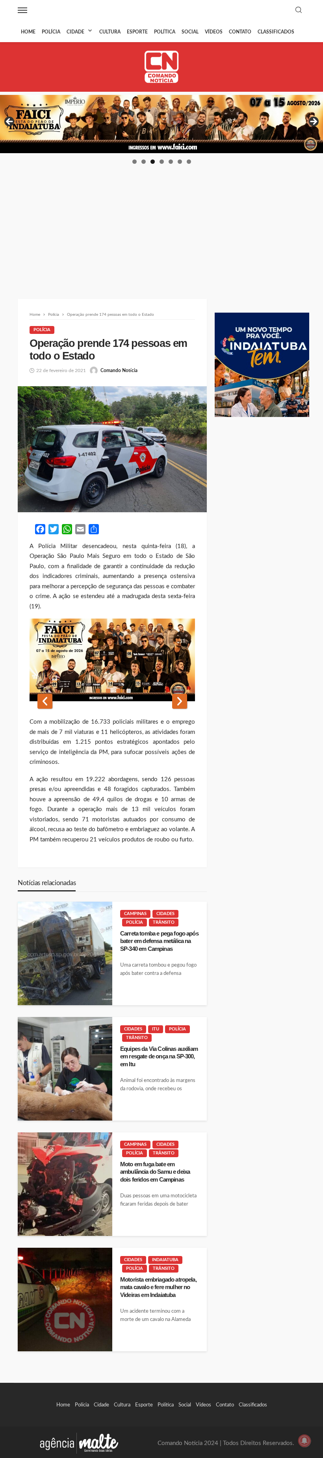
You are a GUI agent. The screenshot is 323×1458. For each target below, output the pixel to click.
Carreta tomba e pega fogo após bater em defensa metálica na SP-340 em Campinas (159, 941)
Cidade (75, 32)
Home (28, 32)
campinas (135, 913)
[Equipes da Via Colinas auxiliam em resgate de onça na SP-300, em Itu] (65, 1069)
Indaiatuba (165, 1260)
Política (164, 32)
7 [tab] (189, 161)
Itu (155, 1029)
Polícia (51, 32)
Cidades (165, 913)
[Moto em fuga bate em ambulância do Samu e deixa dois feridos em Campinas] (65, 1184)
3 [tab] (152, 161)
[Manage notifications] (304, 1440)
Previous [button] (10, 122)
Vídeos (214, 32)
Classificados (276, 32)
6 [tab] (180, 161)
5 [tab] (171, 161)
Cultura (110, 32)
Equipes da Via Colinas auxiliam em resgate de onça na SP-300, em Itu (159, 1056)
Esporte (137, 32)
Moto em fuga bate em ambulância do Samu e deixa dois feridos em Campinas (155, 1172)
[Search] (298, 10)
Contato (240, 32)
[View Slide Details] (161, 124)
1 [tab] (134, 161)
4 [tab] (162, 161)
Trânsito (163, 922)
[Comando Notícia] (162, 66)
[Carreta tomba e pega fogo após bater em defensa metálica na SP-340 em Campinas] (65, 953)
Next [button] (313, 122)
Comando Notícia (118, 370)
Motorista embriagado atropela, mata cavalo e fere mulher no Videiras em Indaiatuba (158, 1287)
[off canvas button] (22, 10)
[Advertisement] (161, 224)
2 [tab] (143, 161)
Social (190, 32)
